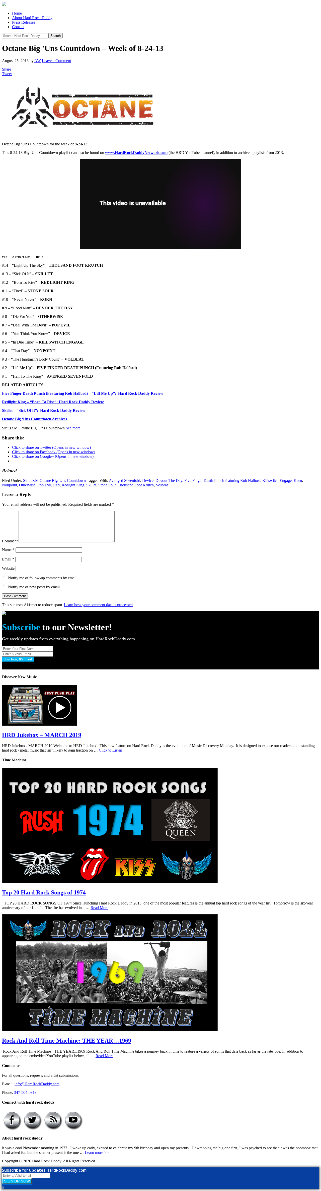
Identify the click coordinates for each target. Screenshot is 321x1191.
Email (8, 559)
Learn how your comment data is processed (98, 605)
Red (56, 485)
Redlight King (73, 485)
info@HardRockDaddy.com (37, 1084)
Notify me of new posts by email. (34, 587)
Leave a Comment (56, 61)
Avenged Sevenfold (124, 480)
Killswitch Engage (277, 480)
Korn (298, 480)
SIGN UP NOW (17, 1181)
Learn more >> (97, 1152)
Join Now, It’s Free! (18, 659)
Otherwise (27, 485)
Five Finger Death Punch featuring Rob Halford (222, 480)
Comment (10, 541)
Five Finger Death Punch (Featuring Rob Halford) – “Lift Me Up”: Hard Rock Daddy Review (82, 393)
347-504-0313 (25, 1092)
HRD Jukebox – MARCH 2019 (41, 735)
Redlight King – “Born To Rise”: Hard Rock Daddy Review (53, 402)
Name (8, 550)
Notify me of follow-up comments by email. (42, 578)
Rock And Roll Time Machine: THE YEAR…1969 (66, 1040)
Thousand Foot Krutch (136, 485)
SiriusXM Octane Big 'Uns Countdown (54, 480)
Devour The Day (168, 480)
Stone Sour (107, 485)
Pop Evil (44, 485)
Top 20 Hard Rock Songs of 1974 (44, 892)
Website (8, 568)
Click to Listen (110, 750)
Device (147, 480)
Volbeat (162, 485)
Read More (99, 907)
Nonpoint (9, 485)
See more (73, 428)
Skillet (91, 485)
